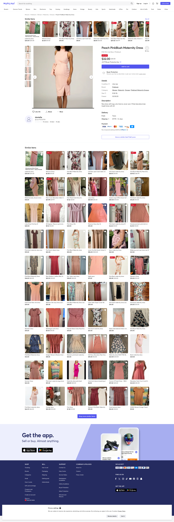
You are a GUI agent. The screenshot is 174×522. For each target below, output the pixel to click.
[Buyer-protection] (120, 62)
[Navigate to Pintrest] (134, 479)
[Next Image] (91, 77)
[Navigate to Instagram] (123, 479)
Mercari (27, 15)
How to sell (45, 467)
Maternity (46, 15)
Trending (27, 467)
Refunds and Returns (62, 495)
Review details (112, 516)
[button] (153, 3)
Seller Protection (63, 491)
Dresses (52, 15)
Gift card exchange (30, 486)
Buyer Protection (63, 487)
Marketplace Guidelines (62, 479)
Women (39, 15)
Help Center (62, 471)
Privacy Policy (121, 511)
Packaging (45, 471)
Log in (146, 3)
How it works (28, 482)
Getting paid (45, 478)
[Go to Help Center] (109, 84)
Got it (123, 516)
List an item (165, 3)
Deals (26, 478)
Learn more (142, 74)
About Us (78, 467)
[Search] (132, 3)
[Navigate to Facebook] (116, 479)
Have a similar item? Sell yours (125, 137)
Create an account (30, 495)
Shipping (44, 475)
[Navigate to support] (117, 468)
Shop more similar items (87, 416)
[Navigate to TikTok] (127, 479)
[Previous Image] (34, 77)
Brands (27, 471)
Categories (28, 475)
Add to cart (125, 66)
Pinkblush (33, 15)
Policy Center (80, 475)
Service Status (63, 475)
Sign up (139, 3)
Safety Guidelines (64, 484)
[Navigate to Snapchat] (141, 479)
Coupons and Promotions (28, 490)
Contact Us (62, 467)
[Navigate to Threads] (137, 479)
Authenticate (45, 482)
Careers (78, 471)
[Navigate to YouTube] (130, 479)
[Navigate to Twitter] (119, 479)
